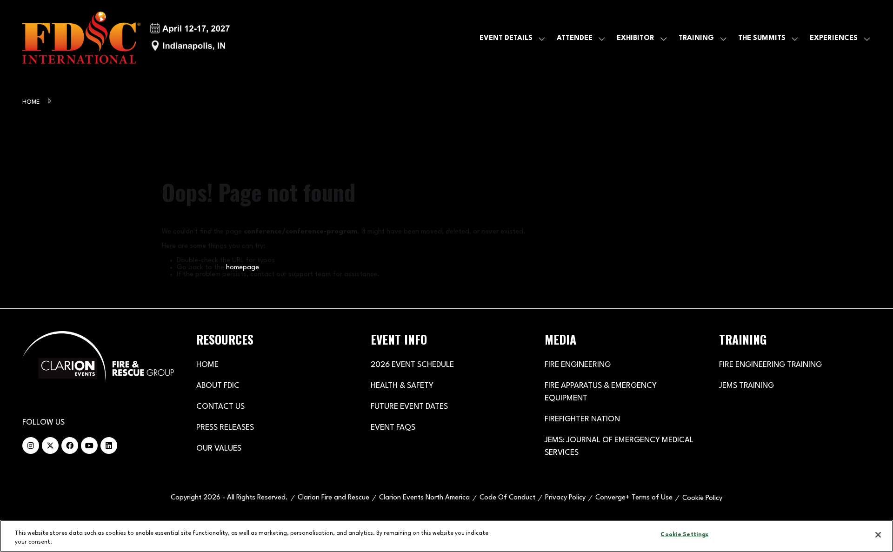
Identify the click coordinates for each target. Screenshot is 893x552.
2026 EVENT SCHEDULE (412, 365)
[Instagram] (30, 445)
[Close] (878, 535)
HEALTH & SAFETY (402, 386)
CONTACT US (220, 407)
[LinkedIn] (108, 445)
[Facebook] (69, 445)
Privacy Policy (565, 497)
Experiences (834, 38)
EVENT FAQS (393, 428)
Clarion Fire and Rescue (333, 497)
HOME (207, 365)
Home (31, 102)
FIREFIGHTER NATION (582, 419)
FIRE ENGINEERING (578, 365)
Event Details (506, 38)
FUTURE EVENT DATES (409, 407)
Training (696, 38)
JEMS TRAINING (746, 386)
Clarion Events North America (424, 497)
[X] (50, 445)
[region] (446, 536)
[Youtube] (89, 445)
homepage (242, 267)
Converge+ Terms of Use (634, 497)
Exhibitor (635, 38)
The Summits (762, 38)
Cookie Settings (684, 535)
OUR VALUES (218, 448)
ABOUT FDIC (218, 386)
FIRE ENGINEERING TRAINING (770, 365)
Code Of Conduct (507, 497)
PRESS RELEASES (225, 428)
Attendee (575, 38)
